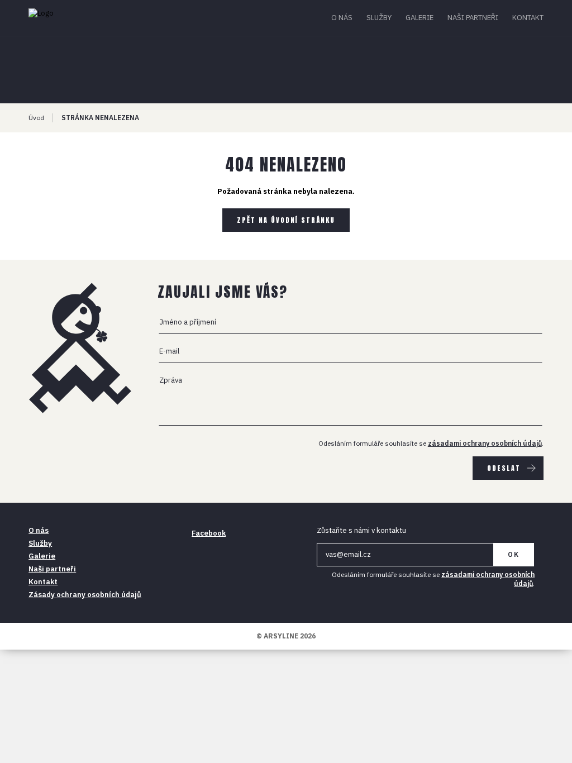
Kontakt (528, 17)
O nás (341, 17)
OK (513, 554)
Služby (379, 17)
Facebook (209, 533)
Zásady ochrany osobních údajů (84, 594)
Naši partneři (472, 17)
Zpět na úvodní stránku (286, 220)
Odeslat (504, 468)
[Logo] (72, 18)
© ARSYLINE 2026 (286, 636)
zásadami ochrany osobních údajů (485, 443)
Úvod (36, 117)
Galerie (419, 17)
